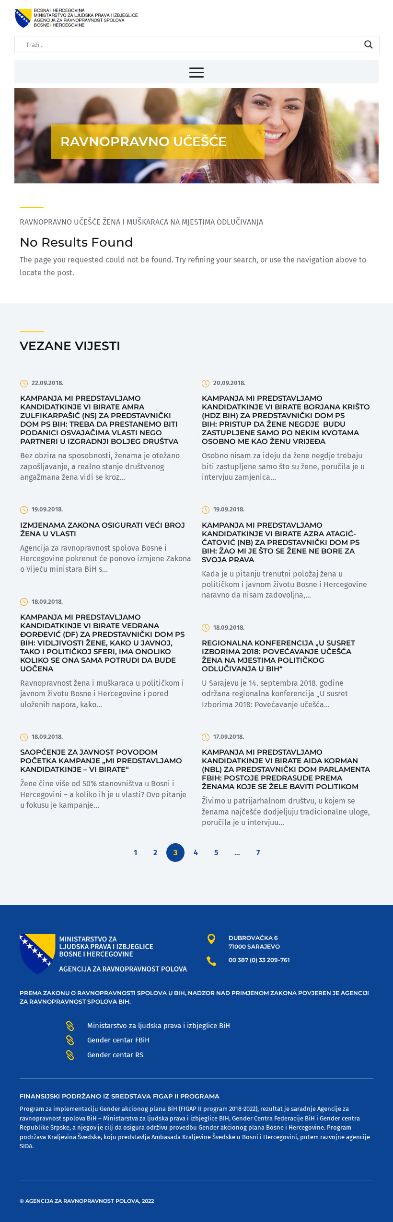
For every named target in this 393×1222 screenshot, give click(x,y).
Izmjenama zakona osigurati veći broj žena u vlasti (102, 529)
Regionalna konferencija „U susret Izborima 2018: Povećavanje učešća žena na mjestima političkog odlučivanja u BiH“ (278, 655)
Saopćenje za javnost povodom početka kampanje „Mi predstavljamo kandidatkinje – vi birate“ (101, 760)
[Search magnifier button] (368, 44)
